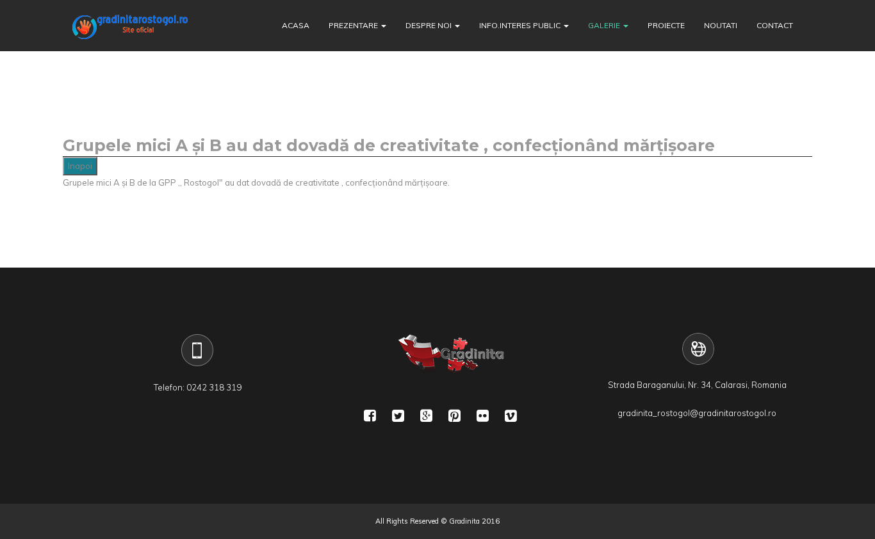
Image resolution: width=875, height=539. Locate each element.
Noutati (720, 25)
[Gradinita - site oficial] (130, 25)
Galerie (604, 25)
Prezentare (353, 25)
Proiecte (666, 25)
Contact (774, 25)
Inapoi (80, 166)
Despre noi (428, 25)
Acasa (295, 25)
